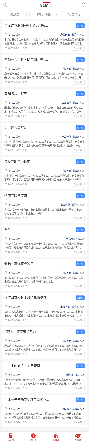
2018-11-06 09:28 (18, 184)
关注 (79, 48)
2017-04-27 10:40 (18, 354)
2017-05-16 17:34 (18, 320)
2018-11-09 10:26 (18, 150)
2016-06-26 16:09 (18, 422)
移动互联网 (44, 14)
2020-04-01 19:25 (18, 48)
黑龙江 (14, 14)
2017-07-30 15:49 (18, 218)
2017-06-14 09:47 (18, 286)
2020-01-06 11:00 (18, 82)
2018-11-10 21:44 (18, 116)
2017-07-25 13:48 (18, 252)
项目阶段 (74, 14)
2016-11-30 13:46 (18, 388)
